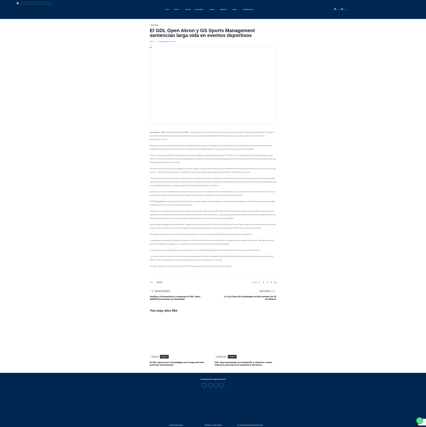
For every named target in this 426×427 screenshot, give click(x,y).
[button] (419, 420)
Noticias (188, 9)
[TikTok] (222, 385)
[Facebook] (263, 282)
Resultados (199, 9)
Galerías (223, 9)
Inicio (167, 9)
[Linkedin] (275, 282)
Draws (211, 9)
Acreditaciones (248, 9)
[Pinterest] (271, 282)
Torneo (176, 9)
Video (234, 9)
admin (152, 41)
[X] (267, 282)
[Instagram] (210, 385)
